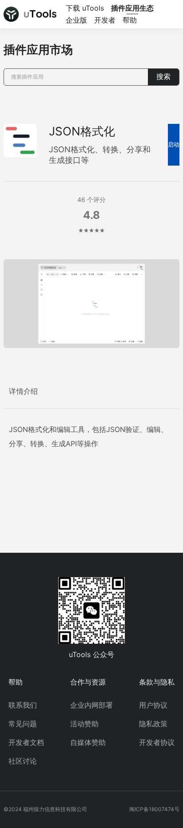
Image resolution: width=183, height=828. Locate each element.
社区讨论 (22, 761)
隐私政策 (153, 723)
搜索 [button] (163, 76)
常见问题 (22, 723)
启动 (173, 144)
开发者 (104, 20)
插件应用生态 (132, 8)
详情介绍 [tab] (23, 391)
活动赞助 (84, 723)
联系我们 (22, 705)
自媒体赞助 (88, 742)
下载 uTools (85, 8)
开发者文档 (26, 742)
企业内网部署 (91, 705)
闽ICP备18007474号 (154, 809)
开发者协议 (157, 742)
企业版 (76, 20)
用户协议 (153, 705)
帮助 (130, 20)
